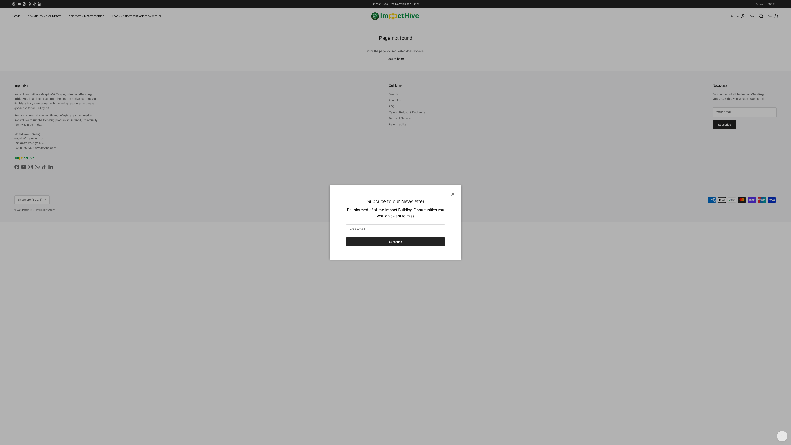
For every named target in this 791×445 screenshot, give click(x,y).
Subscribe (395, 242)
